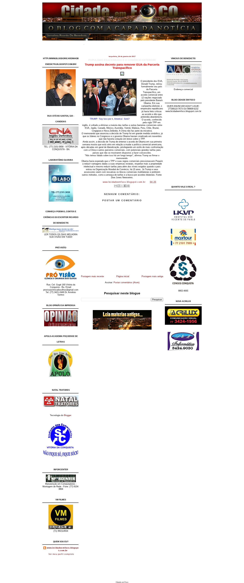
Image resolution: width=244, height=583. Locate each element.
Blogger (67, 415)
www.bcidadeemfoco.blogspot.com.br (63, 549)
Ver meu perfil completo (61, 554)
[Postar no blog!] (119, 185)
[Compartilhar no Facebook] (125, 185)
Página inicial (122, 276)
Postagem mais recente (92, 276)
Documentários (106, 43)
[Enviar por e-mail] (115, 185)
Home (92, 43)
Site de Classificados (128, 43)
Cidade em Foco (122, 582)
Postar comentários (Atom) (126, 282)
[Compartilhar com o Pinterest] (128, 185)
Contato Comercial (151, 43)
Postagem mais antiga (152, 276)
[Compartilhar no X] (122, 185)
